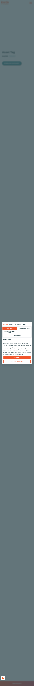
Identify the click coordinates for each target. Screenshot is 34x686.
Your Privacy (9, 328)
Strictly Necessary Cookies (24, 328)
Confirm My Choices (17, 361)
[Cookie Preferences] (3, 678)
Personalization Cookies (24, 331)
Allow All (17, 357)
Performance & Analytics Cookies (9, 332)
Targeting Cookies (17, 335)
